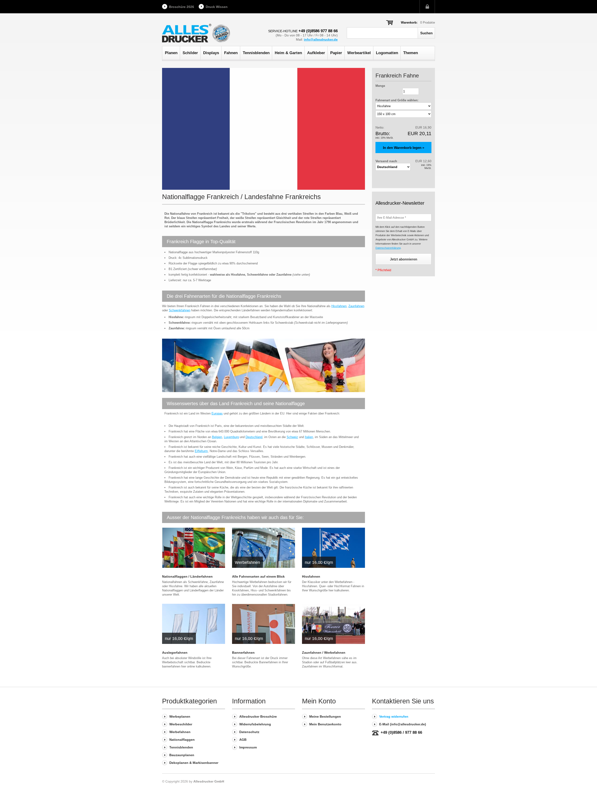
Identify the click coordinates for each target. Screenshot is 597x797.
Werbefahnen (180, 732)
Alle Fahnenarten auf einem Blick (258, 576)
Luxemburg (231, 437)
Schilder (190, 53)
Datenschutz (249, 732)
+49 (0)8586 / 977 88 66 (401, 732)
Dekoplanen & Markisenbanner (193, 763)
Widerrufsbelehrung (255, 724)
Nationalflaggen (182, 739)
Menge (380, 86)
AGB (242, 739)
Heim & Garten (288, 53)
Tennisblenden (256, 53)
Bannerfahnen (243, 652)
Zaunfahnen (356, 306)
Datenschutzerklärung (388, 247)
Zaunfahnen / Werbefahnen (323, 652)
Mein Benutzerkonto (325, 724)
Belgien (217, 437)
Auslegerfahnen (174, 652)
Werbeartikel (359, 53)
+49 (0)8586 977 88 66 (318, 31)
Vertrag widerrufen (393, 716)
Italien (309, 437)
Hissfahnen (339, 306)
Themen (410, 53)
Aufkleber (316, 53)
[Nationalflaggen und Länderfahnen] (193, 548)
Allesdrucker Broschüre (258, 716)
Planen (171, 53)
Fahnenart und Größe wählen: (396, 100)
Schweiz (292, 437)
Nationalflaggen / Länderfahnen (187, 576)
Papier (336, 53)
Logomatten (387, 53)
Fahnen (231, 53)
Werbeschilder (180, 724)
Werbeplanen (179, 716)
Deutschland (254, 437)
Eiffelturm (201, 451)
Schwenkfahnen (179, 310)
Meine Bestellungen (325, 716)
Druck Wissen (217, 7)
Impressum (248, 747)
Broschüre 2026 (181, 7)
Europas (217, 413)
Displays (211, 53)
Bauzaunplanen (181, 755)
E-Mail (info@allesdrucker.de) (402, 724)
